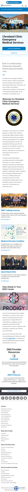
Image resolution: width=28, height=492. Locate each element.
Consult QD (3, 433)
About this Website (5, 473)
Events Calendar (4, 412)
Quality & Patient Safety (6, 452)
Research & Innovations (6, 456)
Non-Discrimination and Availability (8, 482)
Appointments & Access (6, 409)
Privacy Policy (4, 479)
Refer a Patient (4, 421)
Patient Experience (5, 454)
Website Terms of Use (6, 477)
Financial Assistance (5, 414)
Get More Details (5, 281)
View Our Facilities (5, 250)
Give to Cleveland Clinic (6, 416)
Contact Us (14, 53)
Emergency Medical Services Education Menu (12, 9)
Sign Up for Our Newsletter (14, 390)
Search (22, 6)
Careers (3, 460)
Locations (3, 451)
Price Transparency (5, 419)
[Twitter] (6, 398)
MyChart (3, 440)
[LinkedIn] (17, 398)
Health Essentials (5, 435)
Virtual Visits (4, 427)
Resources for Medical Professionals (9, 463)
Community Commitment (6, 458)
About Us (3, 449)
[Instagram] (14, 398)
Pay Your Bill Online (5, 418)
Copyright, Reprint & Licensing (7, 475)
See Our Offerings (5, 219)
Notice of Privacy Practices (7, 480)
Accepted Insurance (5, 410)
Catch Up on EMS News (14, 48)
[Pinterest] (21, 398)
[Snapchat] (25, 398)
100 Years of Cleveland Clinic (7, 447)
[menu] (25, 6)
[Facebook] (2, 398)
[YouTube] (10, 398)
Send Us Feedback (5, 470)
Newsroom (3, 437)
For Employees (4, 461)
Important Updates (14, 2)
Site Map (3, 471)
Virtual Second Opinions (6, 425)
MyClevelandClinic (5, 439)
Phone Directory (4, 423)
